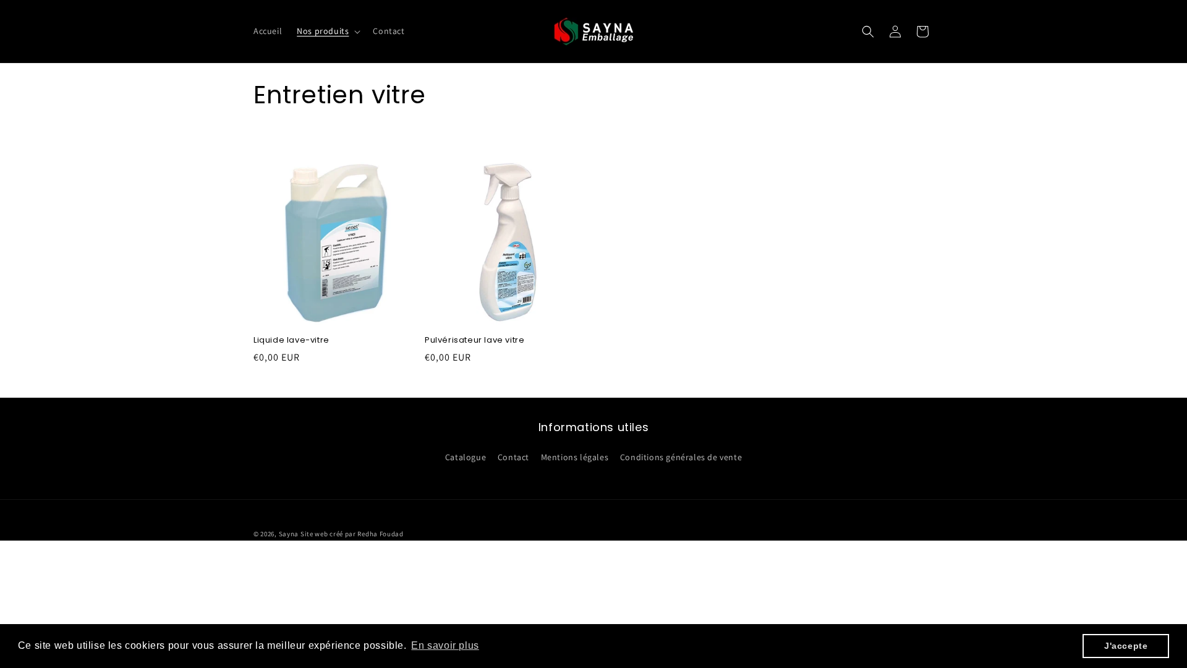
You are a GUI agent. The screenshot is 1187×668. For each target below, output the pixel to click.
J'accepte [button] (1125, 646)
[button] (327, 31)
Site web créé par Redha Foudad (352, 533)
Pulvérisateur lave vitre (474, 340)
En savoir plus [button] (445, 645)
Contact (513, 457)
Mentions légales (575, 457)
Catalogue (465, 457)
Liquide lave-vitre (291, 340)
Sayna (289, 533)
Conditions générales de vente (681, 457)
